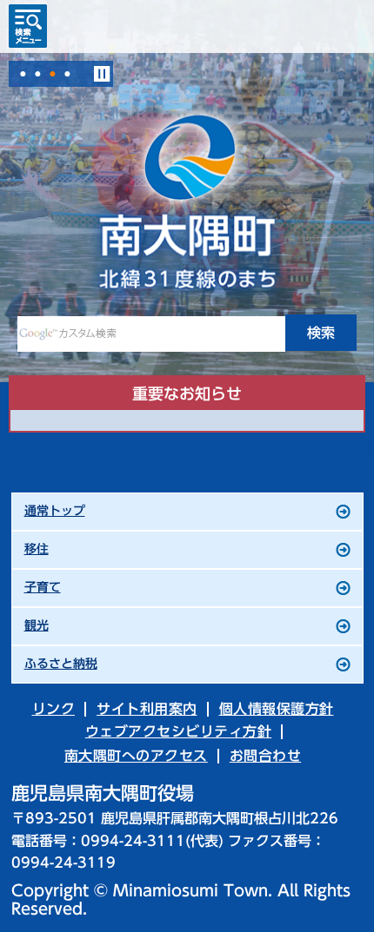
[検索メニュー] (27, 26)
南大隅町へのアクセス (136, 756)
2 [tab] (37, 74)
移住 (36, 549)
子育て (42, 587)
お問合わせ (266, 756)
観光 (36, 625)
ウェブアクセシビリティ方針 (178, 731)
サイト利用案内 (147, 709)
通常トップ (54, 511)
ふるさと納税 (60, 664)
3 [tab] (52, 74)
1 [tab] (22, 74)
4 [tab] (67, 74)
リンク (54, 709)
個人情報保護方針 (276, 709)
